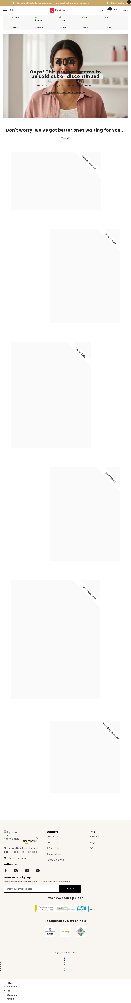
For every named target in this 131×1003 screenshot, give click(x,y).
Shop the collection (24, 218)
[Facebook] (6, 870)
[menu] (5, 10)
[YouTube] (27, 870)
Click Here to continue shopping (65, 92)
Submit (70, 889)
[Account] (102, 10)
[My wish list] (115, 10)
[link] (12, 986)
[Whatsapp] (38, 870)
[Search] (12, 10)
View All (65, 138)
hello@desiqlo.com (19, 858)
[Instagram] (16, 870)
